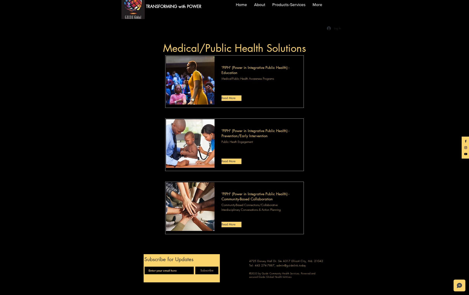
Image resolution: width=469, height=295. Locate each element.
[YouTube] (466, 154)
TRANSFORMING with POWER (173, 6)
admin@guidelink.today (291, 265)
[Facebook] (466, 141)
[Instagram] (466, 147)
